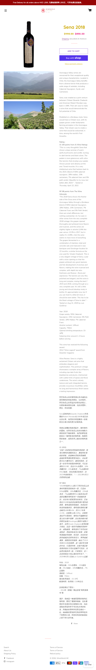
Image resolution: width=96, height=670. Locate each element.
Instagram (10, 661)
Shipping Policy (10, 653)
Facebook (10, 658)
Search (6, 647)
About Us (7, 650)
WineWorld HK (63, 658)
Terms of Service (56, 647)
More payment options (73, 64)
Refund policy (55, 653)
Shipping (65, 39)
